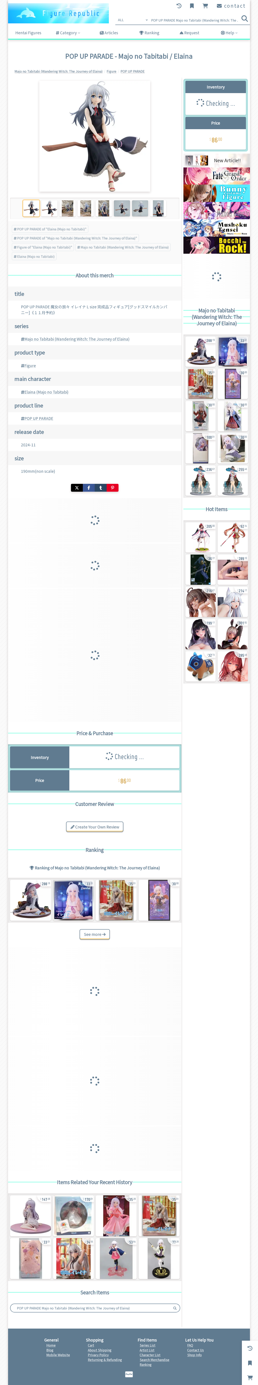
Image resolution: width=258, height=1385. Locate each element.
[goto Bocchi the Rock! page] (216, 252)
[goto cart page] (206, 6)
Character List (150, 1354)
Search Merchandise (154, 1359)
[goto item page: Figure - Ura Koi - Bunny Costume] (233, 570)
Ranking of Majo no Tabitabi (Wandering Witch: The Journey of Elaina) (97, 868)
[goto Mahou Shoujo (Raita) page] (216, 217)
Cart (91, 1345)
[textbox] (90, 1308)
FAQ (190, 1345)
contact (234, 5)
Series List (147, 1345)
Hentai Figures (28, 32)
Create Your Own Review (96, 827)
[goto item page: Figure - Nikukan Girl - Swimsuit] (200, 602)
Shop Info (194, 1354)
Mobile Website (58, 1354)
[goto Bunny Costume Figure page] (216, 200)
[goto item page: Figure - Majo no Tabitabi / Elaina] (30, 900)
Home (51, 1345)
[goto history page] (179, 6)
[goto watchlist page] (192, 6)
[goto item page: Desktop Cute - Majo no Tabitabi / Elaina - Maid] (233, 448)
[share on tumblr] (101, 488)
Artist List (147, 1350)
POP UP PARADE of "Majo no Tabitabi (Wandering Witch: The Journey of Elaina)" (77, 238)
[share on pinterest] (113, 488)
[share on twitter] (77, 488)
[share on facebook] (89, 488)
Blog (49, 1350)
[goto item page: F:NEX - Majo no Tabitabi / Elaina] (200, 480)
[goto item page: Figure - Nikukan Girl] (233, 602)
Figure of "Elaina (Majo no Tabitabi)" (44, 247)
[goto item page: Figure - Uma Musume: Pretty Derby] (200, 537)
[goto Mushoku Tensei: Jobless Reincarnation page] (216, 235)
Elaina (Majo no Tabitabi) (36, 256)
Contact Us (195, 1350)
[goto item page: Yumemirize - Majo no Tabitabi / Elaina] (116, 900)
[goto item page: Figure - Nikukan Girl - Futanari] (200, 634)
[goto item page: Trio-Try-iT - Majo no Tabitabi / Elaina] (233, 416)
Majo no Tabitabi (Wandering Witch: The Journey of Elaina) (125, 247)
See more (93, 934)
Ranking (151, 32)
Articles (111, 32)
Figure (30, 365)
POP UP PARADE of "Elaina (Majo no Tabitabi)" (51, 229)
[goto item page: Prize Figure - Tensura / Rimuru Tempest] (200, 570)
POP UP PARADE (38, 418)
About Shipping (99, 1350)
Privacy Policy (98, 1354)
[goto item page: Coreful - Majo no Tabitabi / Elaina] (73, 900)
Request (191, 32)
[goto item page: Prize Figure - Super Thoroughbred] (200, 666)
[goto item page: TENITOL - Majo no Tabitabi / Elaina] (200, 448)
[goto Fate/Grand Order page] (216, 183)
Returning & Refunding (105, 1359)
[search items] (245, 18)
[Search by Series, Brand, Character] (175, 1308)
